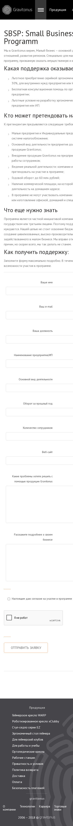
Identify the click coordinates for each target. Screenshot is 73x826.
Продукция (57, 9)
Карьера (44, 806)
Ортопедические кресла (28, 751)
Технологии (27, 806)
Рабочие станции (23, 758)
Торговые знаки (60, 807)
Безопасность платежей (28, 788)
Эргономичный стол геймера (31, 733)
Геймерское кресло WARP (29, 715)
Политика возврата (25, 770)
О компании (9, 807)
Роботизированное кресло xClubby (35, 721)
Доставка (18, 776)
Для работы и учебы (26, 745)
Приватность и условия (27, 764)
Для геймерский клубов (27, 739)
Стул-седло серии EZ (26, 727)
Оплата (17, 782)
